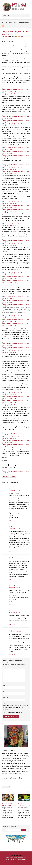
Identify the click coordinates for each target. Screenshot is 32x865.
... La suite (4, 819)
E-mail (5, 691)
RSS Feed (3, 26)
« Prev (3, 724)
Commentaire (7, 668)
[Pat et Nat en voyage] (15, 11)
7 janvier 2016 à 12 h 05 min (14, 528)
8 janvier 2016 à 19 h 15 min (14, 612)
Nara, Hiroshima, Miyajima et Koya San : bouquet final (15, 32)
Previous (27, 792)
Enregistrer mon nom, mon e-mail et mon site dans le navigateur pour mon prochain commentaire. (15, 707)
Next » (28, 724)
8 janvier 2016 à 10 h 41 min (14, 587)
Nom (5, 685)
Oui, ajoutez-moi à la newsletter (13, 712)
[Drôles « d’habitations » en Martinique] (24, 797)
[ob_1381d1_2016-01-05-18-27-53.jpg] (14, 45)
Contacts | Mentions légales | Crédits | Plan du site (16, 857)
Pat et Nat (5, 36)
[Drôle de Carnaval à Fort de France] (8, 797)
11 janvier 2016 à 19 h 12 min (15, 631)
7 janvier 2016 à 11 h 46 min (14, 490)
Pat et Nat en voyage (16, 855)
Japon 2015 (20, 36)
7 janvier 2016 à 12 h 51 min (14, 558)
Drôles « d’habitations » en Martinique (24, 805)
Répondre (12, 521)
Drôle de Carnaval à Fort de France (8, 804)
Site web (5, 697)
